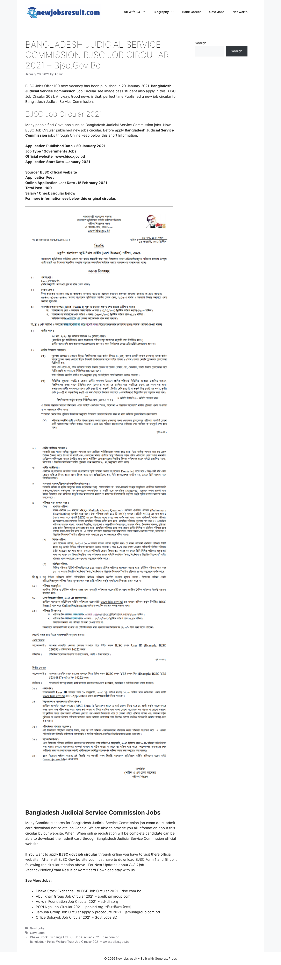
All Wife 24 (132, 12)
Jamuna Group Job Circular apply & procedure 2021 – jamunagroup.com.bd (98, 912)
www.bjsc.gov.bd (70, 156)
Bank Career (191, 12)
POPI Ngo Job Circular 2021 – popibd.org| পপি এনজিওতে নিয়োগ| (83, 907)
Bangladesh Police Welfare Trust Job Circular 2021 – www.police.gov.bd (80, 941)
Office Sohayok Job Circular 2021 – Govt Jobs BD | (78, 917)
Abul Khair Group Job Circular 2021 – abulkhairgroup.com (83, 896)
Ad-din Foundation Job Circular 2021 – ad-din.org (77, 901)
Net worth (239, 12)
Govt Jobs (216, 12)
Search (200, 43)
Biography (161, 12)
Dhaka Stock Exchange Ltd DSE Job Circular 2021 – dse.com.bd (89, 891)
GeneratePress (166, 958)
